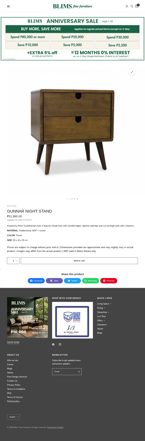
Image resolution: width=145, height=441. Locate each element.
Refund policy (13, 401)
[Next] (77, 199)
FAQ (9, 393)
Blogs (99, 333)
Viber (56, 281)
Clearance (102, 324)
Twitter (74, 281)
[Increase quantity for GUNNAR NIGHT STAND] (17, 260)
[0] (136, 6)
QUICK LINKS (104, 298)
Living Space (103, 303)
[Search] (132, 6)
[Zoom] (132, 72)
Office (100, 320)
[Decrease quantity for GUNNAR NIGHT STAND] (9, 260)
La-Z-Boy (101, 316)
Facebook (38, 281)
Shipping (10, 220)
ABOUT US (13, 355)
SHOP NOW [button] (13, 342)
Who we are (12, 360)
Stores (100, 328)
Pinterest (110, 281)
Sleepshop (102, 312)
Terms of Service (15, 397)
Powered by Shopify (55, 427)
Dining (100, 308)
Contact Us (12, 381)
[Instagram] (62, 344)
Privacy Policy (13, 385)
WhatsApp (92, 281)
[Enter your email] (79, 371)
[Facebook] (55, 344)
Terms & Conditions (16, 389)
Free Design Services (17, 376)
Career (10, 364)
